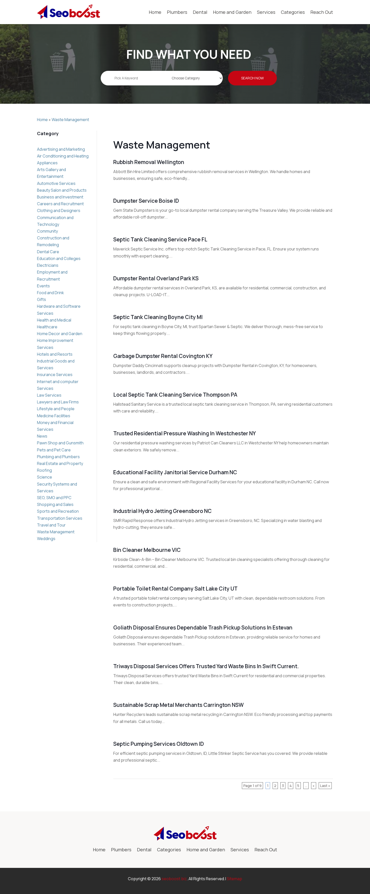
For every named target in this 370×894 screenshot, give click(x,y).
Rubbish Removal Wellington (148, 162)
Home (155, 12)
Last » (325, 785)
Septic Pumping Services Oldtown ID (158, 743)
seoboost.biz (174, 878)
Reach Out (321, 12)
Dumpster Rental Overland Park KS (156, 278)
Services (266, 12)
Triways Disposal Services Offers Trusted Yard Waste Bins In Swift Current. (206, 666)
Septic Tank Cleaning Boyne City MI (158, 317)
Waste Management (70, 119)
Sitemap (234, 878)
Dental (200, 12)
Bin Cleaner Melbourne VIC (147, 549)
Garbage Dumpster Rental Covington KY (162, 355)
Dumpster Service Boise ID (146, 200)
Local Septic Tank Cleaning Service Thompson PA (175, 394)
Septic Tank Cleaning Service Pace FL (160, 239)
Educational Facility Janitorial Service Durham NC (175, 472)
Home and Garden (232, 12)
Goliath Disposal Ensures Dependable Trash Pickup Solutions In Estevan (202, 627)
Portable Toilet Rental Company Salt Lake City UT (175, 588)
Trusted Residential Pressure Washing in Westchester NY (184, 433)
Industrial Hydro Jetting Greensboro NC (162, 510)
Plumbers (177, 12)
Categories (293, 12)
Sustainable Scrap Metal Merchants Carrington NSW (178, 704)
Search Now (252, 78)
